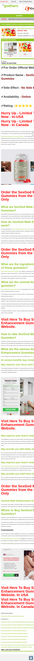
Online (26, 96)
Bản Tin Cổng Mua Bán (25, 1)
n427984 (19, 15)
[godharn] (10, 6)
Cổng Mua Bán (4, 1)
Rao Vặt (14, 1)
